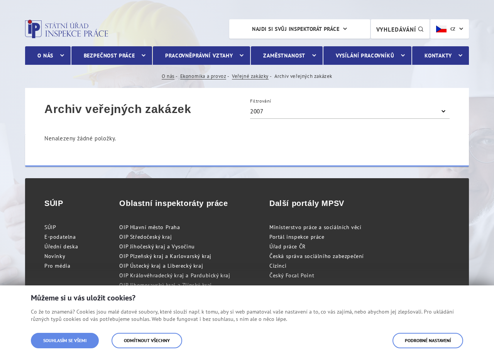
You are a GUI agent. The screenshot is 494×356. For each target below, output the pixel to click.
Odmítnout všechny (147, 340)
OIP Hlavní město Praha (149, 227)
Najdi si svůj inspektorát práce (295, 28)
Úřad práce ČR (287, 246)
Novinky (54, 256)
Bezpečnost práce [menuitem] (109, 55)
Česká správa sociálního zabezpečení (316, 256)
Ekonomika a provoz (203, 76)
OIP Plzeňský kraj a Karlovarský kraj (165, 256)
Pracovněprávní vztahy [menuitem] (199, 55)
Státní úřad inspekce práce (66, 29)
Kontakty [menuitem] (438, 55)
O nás (168, 76)
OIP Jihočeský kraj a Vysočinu (157, 246)
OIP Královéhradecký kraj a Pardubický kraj (174, 275)
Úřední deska (61, 246)
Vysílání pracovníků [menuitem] (365, 55)
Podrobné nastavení (428, 340)
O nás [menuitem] (45, 55)
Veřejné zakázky (250, 76)
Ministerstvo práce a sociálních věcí (315, 227)
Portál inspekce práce (297, 236)
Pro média (57, 265)
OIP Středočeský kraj (145, 236)
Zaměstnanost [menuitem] (284, 55)
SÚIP (50, 227)
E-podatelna (60, 236)
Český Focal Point (291, 275)
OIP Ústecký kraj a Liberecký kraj (161, 265)
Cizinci (277, 265)
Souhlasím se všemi (64, 340)
